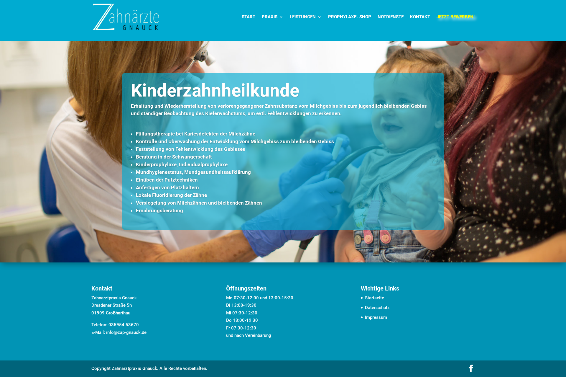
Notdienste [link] (391, 17)
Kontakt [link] (420, 17)
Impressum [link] (376, 317)
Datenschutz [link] (377, 307)
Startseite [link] (374, 298)
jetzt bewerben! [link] (456, 17)
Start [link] (248, 17)
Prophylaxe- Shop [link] (349, 17)
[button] (471, 369)
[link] (126, 16)
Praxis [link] (269, 17)
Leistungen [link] (303, 17)
